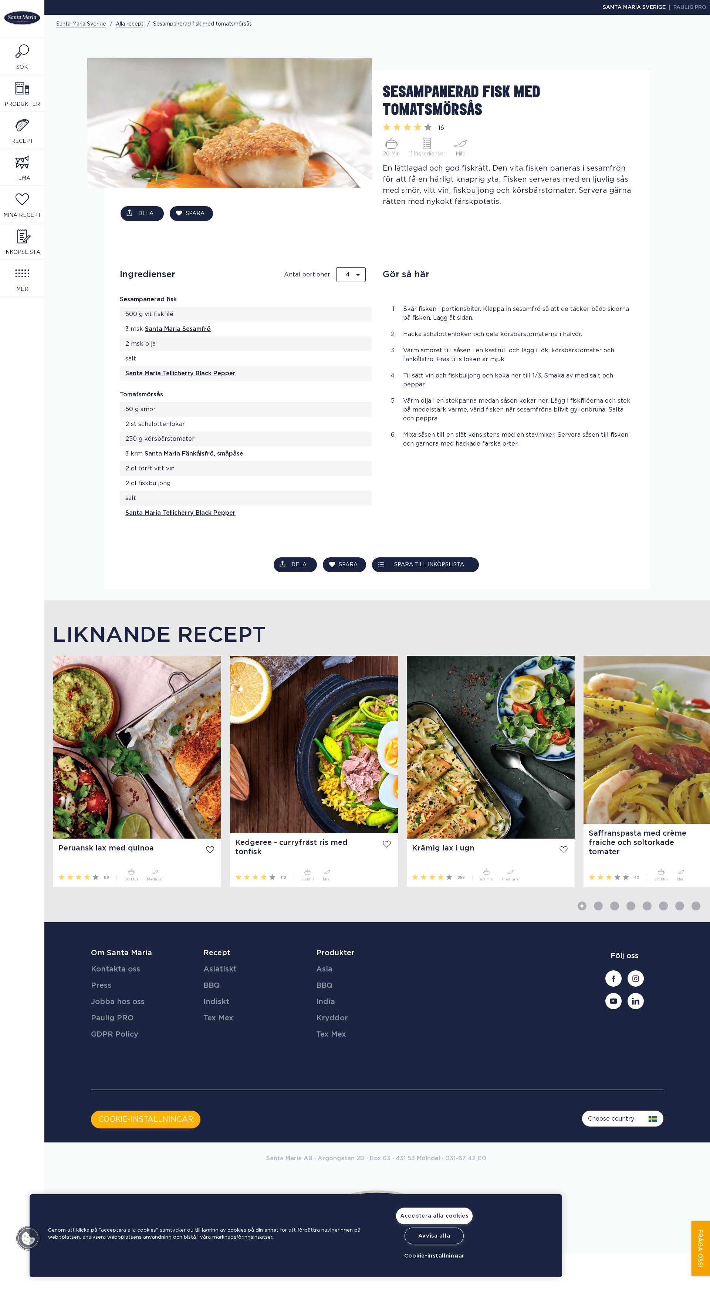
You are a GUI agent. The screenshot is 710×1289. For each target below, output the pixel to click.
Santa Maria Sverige (634, 7)
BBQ (211, 985)
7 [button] (679, 906)
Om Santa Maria (121, 953)
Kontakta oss (115, 969)
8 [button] (696, 906)
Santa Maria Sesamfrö (178, 329)
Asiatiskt (220, 969)
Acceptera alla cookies (434, 1216)
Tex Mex (218, 1018)
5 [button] (647, 906)
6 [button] (663, 906)
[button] (28, 1238)
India (325, 1002)
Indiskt (216, 1002)
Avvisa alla (434, 1236)
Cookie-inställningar (434, 1256)
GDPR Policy (114, 1034)
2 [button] (598, 906)
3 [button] (614, 906)
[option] (132, 771)
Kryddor (332, 1018)
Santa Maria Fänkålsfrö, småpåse (194, 454)
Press (101, 985)
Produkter (335, 953)
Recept (216, 953)
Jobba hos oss (118, 1002)
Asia (324, 969)
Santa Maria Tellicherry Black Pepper (180, 373)
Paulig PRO (689, 7)
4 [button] (630, 906)
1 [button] (582, 906)
